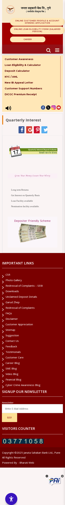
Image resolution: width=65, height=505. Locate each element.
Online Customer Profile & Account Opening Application (37, 22)
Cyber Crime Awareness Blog (23, 385)
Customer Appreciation (19, 324)
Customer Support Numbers (23, 88)
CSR (8, 274)
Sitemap (10, 329)
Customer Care (15, 357)
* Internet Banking (17, 100)
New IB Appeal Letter (19, 82)
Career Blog (13, 363)
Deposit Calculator (17, 70)
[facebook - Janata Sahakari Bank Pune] (43, 107)
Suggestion (12, 335)
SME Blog (11, 368)
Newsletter (8, 402)
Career (28, 39)
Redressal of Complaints (20, 307)
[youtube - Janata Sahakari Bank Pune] (59, 107)
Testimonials (13, 352)
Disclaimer (12, 318)
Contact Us (12, 341)
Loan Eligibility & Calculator (23, 65)
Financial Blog (13, 379)
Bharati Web (26, 462)
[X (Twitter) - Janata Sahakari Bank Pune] (48, 107)
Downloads (12, 291)
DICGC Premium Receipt (21, 94)
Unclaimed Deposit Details (21, 296)
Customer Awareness (19, 59)
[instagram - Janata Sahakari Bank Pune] (53, 107)
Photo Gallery (14, 280)
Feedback (11, 346)
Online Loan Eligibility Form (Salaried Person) (37, 30)
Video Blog (12, 374)
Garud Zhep (13, 302)
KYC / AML (11, 76)
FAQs (9, 313)
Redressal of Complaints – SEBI (24, 285)
